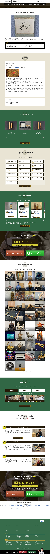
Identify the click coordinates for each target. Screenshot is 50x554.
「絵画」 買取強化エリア (21, 505)
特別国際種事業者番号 (28, 544)
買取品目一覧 (8, 525)
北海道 (17, 508)
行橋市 (25, 212)
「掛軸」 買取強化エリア (29, 505)
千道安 (9, 170)
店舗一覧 (34, 4)
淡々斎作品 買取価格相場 (29, 45)
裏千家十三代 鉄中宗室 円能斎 (24, 178)
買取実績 (22, 4)
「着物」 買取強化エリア (12, 505)
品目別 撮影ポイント (18, 536)
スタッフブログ (8, 531)
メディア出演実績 (18, 537)
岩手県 (19, 509)
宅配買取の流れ (37, 535)
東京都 (35, 213)
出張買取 (7, 212)
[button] (43, 137)
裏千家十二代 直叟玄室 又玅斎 (37, 174)
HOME (7, 541)
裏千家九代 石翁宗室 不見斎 (36, 170)
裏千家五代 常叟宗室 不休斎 (36, 162)
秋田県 (25, 509)
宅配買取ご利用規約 (8, 542)
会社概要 (38, 4)
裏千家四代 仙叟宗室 (22, 162)
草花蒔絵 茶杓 (38, 133)
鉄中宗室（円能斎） (16, 67)
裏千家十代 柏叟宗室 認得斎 (11, 174)
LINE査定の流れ (8, 536)
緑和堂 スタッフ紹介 (18, 438)
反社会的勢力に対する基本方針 (10, 544)
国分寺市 (38, 213)
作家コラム (17, 530)
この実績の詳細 (11, 216)
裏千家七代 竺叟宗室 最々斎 (23, 166)
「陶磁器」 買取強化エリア (38, 505)
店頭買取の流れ (18, 535)
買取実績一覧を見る (24, 225)
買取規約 (36, 541)
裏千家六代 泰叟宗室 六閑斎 (11, 166)
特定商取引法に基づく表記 (19, 542)
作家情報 (9, 45)
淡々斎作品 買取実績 (29, 46)
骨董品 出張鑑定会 (27, 536)
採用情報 (26, 541)
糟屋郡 (12, 212)
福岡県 (10, 212)
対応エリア (5, 505)
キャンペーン (36, 530)
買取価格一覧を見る (24, 143)
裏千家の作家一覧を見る (25, 186)
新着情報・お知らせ (27, 530)
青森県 (16, 509)
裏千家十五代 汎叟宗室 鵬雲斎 (37, 178)
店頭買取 (33, 213)
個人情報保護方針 (27, 542)
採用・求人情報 (43, 4)
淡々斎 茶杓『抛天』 (11, 133)
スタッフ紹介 (8, 537)
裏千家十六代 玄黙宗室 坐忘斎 (11, 162)
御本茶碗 (25, 133)
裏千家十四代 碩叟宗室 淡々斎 (11, 182)
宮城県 (22, 509)
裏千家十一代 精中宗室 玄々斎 (24, 174)
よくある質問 (36, 536)
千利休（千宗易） (11, 178)
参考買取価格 (13, 4)
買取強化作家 (18, 4)
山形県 (28, 509)
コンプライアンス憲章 (18, 544)
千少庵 (21, 170)
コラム (7, 530)
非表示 (26, 42)
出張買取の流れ (27, 535)
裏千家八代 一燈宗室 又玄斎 (36, 166)
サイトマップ (36, 542)
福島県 (32, 509)
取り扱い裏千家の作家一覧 (12, 46)
